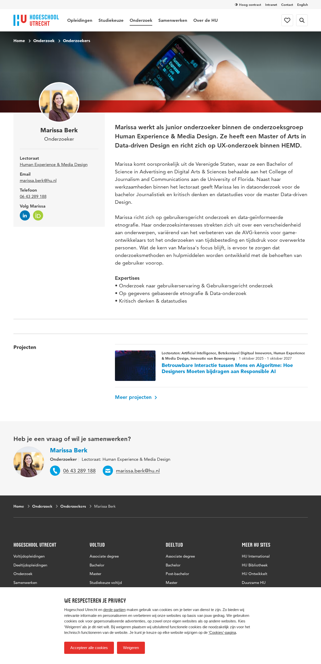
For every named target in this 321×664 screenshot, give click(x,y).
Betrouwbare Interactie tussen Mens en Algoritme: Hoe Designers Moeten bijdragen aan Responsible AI (227, 368)
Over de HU (205, 20)
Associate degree (104, 556)
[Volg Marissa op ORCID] (38, 215)
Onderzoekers (76, 40)
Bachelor (97, 565)
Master (95, 573)
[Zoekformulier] (302, 20)
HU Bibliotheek (255, 565)
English (302, 5)
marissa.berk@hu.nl (38, 180)
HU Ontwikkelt (254, 573)
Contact (287, 5)
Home (19, 40)
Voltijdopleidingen (29, 556)
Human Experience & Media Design (54, 164)
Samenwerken (172, 20)
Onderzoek (141, 20)
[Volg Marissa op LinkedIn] (25, 215)
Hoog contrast (250, 5)
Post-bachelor (177, 573)
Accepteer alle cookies (89, 647)
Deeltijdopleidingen (30, 565)
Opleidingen (79, 20)
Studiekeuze (111, 20)
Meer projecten (134, 397)
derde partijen (114, 609)
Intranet (271, 5)
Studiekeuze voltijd (106, 582)
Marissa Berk (68, 450)
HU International (256, 556)
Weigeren (131, 647)
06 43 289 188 (33, 196)
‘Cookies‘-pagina (222, 632)
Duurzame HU (254, 582)
